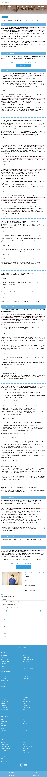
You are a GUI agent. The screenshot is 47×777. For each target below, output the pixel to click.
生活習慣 (5, 636)
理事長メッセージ (4, 655)
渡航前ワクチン (3, 690)
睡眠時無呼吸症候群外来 (5, 707)
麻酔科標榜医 (28, 583)
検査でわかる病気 (26, 678)
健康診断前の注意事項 (27, 674)
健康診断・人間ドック (5, 668)
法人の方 (3, 666)
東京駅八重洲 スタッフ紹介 (5, 663)
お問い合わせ (35, 772)
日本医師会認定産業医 (30, 585)
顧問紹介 (24, 655)
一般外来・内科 (3, 688)
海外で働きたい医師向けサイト (28, 752)
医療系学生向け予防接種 (5, 709)
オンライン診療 (3, 699)
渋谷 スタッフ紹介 (26, 657)
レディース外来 (25, 695)
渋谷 (2, 719)
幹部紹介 (2, 657)
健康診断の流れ (3, 676)
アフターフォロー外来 (27, 688)
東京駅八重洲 (3, 725)
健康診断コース (3, 674)
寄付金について (25, 742)
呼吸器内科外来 (3, 705)
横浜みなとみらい (4, 721)
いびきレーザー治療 (26, 707)
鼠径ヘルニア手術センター (27, 711)
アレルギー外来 (3, 697)
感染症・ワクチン (6, 633)
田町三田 (24, 721)
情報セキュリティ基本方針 (27, 746)
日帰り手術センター (4, 711)
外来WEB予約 (12, 775)
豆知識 (4, 639)
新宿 (2, 723)
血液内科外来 (25, 705)
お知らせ (24, 744)
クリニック (5, 622)
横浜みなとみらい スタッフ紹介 (28, 659)
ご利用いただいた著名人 (5, 744)
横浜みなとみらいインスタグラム (6, 737)
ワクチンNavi (3, 752)
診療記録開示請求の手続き (5, 748)
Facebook (3, 732)
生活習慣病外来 (3, 695)
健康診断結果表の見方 (5, 680)
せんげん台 (25, 723)
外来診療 (3, 686)
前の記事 (10, 611)
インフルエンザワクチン (5, 701)
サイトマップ (25, 748)
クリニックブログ (4, 730)
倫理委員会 (3, 742)
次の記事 (38, 611)
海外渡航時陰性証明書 (27, 690)
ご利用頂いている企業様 (6, 683)
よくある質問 (3, 750)
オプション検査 (3, 678)
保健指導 (24, 699)
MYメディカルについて (6, 652)
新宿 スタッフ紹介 (26, 661)
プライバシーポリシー (5, 746)
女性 (4, 626)
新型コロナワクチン (26, 701)
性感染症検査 (3, 703)
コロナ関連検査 (25, 697)
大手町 (24, 719)
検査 (4, 629)
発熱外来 (24, 703)
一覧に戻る (23, 611)
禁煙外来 (24, 709)
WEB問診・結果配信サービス (28, 676)
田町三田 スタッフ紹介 (5, 661)
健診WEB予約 (12, 772)
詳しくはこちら (23, 65)
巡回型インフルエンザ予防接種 (28, 668)
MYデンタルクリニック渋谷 (5, 761)
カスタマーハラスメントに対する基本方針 (5, 756)
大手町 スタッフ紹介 (4, 659)
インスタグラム (25, 730)
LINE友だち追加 (35, 775)
